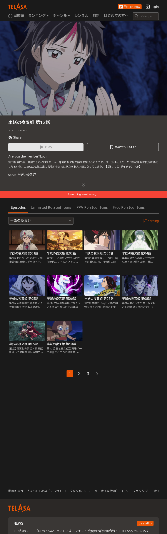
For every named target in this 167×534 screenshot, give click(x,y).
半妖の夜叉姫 (27, 175)
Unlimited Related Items (51, 207)
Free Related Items (129, 207)
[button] (130, 7)
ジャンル (75, 491)
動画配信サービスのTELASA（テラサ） (35, 491)
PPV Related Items (92, 207)
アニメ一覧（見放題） (104, 491)
